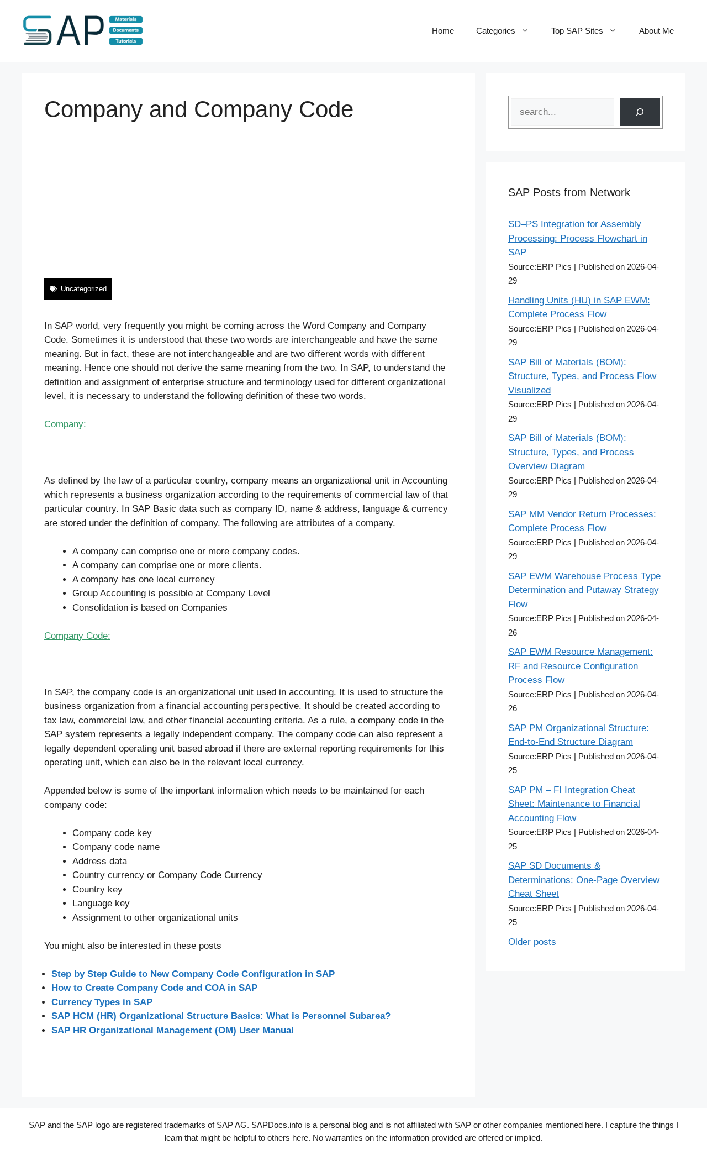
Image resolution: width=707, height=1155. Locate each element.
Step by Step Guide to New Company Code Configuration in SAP (193, 974)
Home (443, 30)
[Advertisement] (248, 200)
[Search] (640, 112)
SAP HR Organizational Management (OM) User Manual (172, 1030)
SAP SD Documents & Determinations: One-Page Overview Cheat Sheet (583, 879)
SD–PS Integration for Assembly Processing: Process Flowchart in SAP (577, 238)
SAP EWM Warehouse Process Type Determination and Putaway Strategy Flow (584, 590)
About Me (656, 30)
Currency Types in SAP (101, 1002)
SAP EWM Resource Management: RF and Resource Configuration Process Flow (580, 666)
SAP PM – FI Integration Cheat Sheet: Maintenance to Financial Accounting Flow (574, 804)
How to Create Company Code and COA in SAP (154, 988)
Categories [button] (495, 30)
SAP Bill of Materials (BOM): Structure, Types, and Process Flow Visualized (582, 376)
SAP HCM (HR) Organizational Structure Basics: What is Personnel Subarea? (221, 1016)
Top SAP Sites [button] (577, 30)
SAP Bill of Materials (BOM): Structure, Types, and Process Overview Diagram (571, 452)
